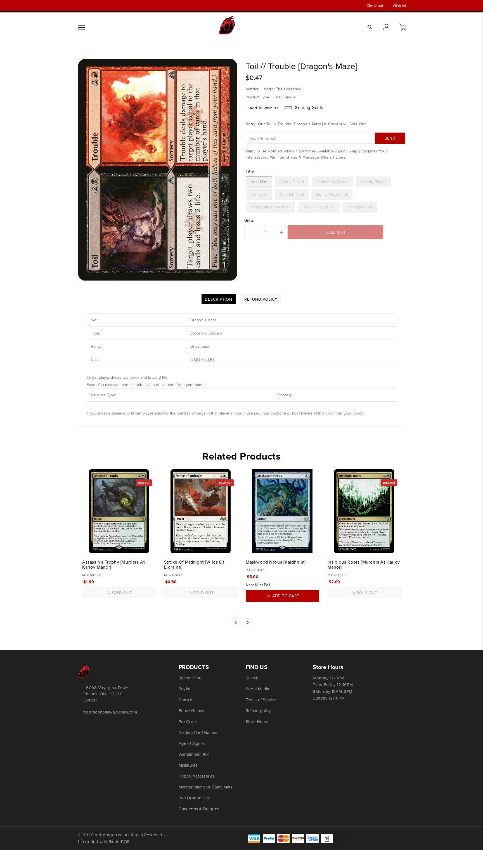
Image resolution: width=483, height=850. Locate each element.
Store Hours (257, 721)
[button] (403, 27)
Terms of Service (261, 700)
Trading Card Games (198, 732)
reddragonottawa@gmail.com (109, 712)
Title (250, 171)
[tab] (219, 299)
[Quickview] (87, 546)
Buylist (184, 689)
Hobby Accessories (197, 776)
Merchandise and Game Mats (206, 787)
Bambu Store (191, 678)
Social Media (257, 689)
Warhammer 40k (194, 754)
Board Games (191, 711)
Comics (185, 700)
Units (249, 220)
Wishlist (399, 5)
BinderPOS (119, 841)
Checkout (374, 5)
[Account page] (386, 27)
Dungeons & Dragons (199, 809)
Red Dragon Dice (195, 798)
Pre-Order (188, 721)
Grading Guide (309, 107)
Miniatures (188, 765)
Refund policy (258, 711)
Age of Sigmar (192, 743)
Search (252, 678)
